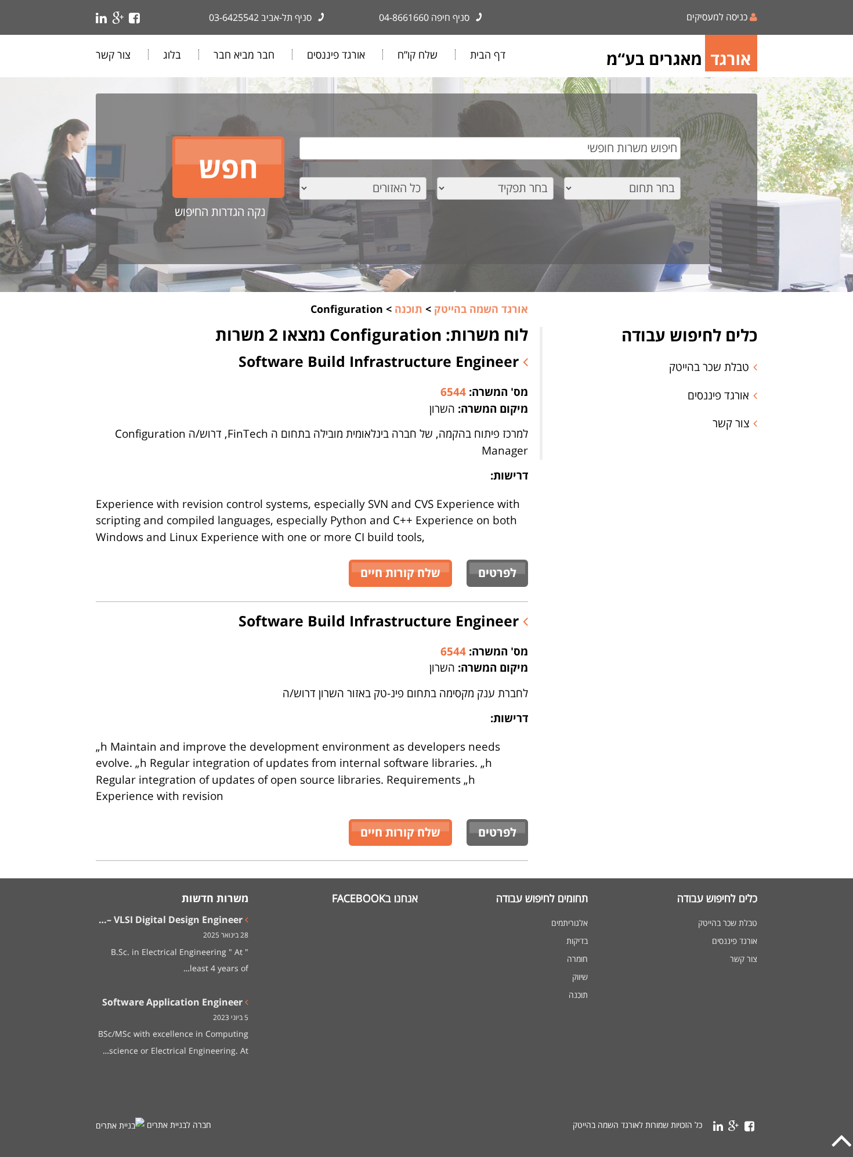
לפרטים (497, 573)
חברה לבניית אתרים (179, 1124)
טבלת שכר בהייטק (709, 366)
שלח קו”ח (417, 54)
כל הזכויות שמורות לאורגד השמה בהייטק (637, 1124)
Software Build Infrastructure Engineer (380, 361)
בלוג (172, 54)
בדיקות (577, 941)
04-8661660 (404, 17)
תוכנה (578, 995)
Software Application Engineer (172, 1002)
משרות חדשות (215, 898)
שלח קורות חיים (400, 573)
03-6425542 (234, 17)
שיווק (580, 977)
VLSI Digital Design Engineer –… (171, 919)
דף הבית (487, 54)
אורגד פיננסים (336, 54)
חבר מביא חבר (244, 54)
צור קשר (113, 54)
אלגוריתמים (569, 923)
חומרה (577, 959)
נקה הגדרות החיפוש (220, 211)
